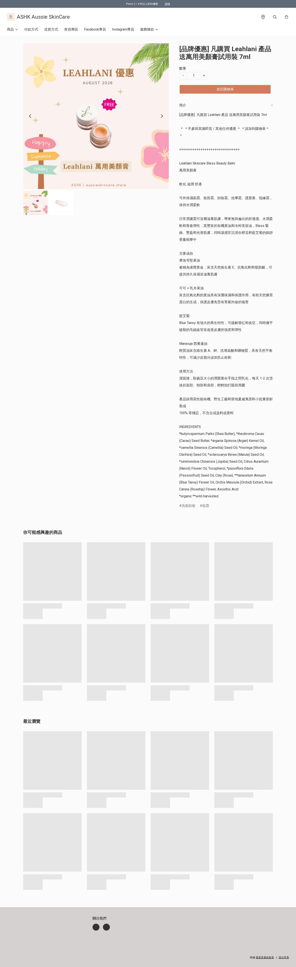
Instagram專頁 (123, 29)
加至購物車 (225, 89)
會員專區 (71, 29)
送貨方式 (51, 29)
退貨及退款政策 (265, 957)
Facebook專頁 (95, 29)
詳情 (167, 3)
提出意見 (284, 957)
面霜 (205, 506)
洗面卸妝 (188, 506)
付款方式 (31, 29)
